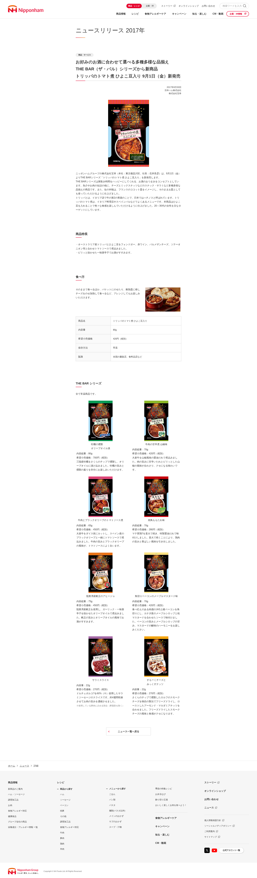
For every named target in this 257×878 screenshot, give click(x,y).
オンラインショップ (189, 6)
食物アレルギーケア (166, 818)
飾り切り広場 (161, 799)
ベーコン (64, 805)
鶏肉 (62, 843)
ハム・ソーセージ (16, 794)
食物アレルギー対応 (17, 811)
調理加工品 (13, 800)
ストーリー (166, 6)
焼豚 (62, 811)
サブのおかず (115, 821)
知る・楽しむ (162, 834)
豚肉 (62, 838)
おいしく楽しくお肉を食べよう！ (171, 805)
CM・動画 (160, 843)
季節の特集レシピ (163, 788)
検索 (244, 5)
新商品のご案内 (15, 789)
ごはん (112, 794)
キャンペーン (162, 826)
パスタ (112, 805)
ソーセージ (65, 800)
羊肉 (62, 849)
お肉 (10, 805)
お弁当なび (160, 794)
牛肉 (62, 832)
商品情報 (13, 782)
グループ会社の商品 (17, 821)
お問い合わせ (208, 6)
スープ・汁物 (115, 827)
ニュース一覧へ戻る (128, 731)
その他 (63, 816)
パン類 (112, 799)
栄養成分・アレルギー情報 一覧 (23, 827)
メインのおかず (116, 816)
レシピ (60, 782)
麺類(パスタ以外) (117, 810)
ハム (62, 794)
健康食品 (12, 816)
